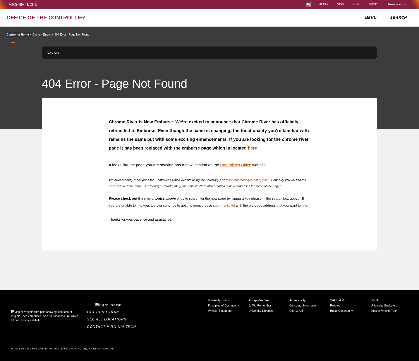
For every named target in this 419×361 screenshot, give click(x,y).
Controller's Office (235, 165)
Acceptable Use (259, 300)
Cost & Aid (296, 310)
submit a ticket (224, 205)
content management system (248, 180)
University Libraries (261, 310)
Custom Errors (43, 34)
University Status (219, 300)
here (252, 148)
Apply (323, 4)
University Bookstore (384, 305)
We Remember (261, 305)
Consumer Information (303, 305)
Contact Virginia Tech (113, 327)
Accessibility (297, 300)
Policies (335, 305)
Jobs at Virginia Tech (384, 310)
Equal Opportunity (341, 310)
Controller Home (19, 34)
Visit (341, 4)
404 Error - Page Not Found (72, 34)
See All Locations (108, 319)
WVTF (375, 300)
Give (356, 4)
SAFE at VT (338, 300)
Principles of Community (223, 305)
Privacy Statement (220, 310)
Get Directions (105, 312)
